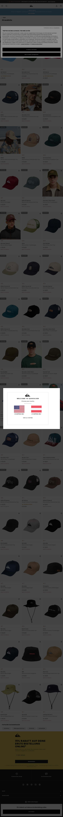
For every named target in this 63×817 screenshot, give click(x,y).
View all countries (28, 417)
